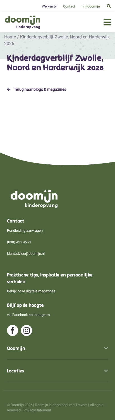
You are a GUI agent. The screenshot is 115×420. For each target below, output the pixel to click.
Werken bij (50, 6)
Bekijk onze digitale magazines (31, 291)
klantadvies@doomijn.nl (26, 253)
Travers (81, 405)
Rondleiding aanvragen (25, 230)
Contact (69, 6)
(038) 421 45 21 (19, 242)
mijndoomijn (90, 6)
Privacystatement (37, 410)
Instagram (41, 315)
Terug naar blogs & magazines (39, 89)
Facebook (20, 315)
